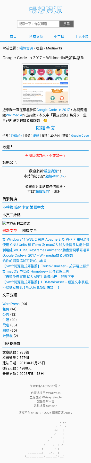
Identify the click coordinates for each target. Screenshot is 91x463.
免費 (5, 309)
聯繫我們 (42, 191)
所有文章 (36, 36)
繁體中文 (37, 207)
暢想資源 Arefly (62, 413)
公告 (5, 314)
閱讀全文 (45, 128)
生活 (5, 320)
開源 (80, 110)
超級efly (16, 135)
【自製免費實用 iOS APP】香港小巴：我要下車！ (40, 277)
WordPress (10, 304)
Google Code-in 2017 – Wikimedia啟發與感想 (43, 57)
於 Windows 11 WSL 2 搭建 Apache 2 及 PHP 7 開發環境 (46, 239)
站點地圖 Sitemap (45, 406)
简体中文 (21, 207)
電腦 (5, 325)
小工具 (59, 36)
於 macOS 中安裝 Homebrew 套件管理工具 (35, 271)
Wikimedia (14, 115)
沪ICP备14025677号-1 (45, 386)
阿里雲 (50, 401)
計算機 (7, 336)
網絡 (36, 135)
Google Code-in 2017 (53, 110)
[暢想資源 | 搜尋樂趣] (45, 12)
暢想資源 (26, 48)
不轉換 (7, 207)
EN (63, 176)
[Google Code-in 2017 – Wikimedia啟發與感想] (45, 101)
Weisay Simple (52, 397)
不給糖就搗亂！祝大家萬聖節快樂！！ (31, 287)
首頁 (13, 36)
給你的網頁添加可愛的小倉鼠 (24, 261)
